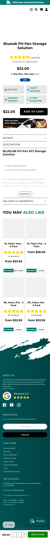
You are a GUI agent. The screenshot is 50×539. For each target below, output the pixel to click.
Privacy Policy (8, 461)
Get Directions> (9, 505)
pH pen (36, 186)
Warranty (6, 451)
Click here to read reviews (25, 61)
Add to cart (34, 111)
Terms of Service (9, 458)
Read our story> (8, 389)
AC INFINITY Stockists (11, 471)
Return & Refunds (10, 455)
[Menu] (31, 9)
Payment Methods (10, 465)
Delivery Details (9, 448)
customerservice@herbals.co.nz (17, 495)
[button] (20, 57)
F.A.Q (5, 468)
